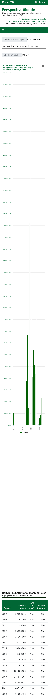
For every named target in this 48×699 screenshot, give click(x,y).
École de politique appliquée (32, 19)
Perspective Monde (18, 9)
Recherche (40, 2)
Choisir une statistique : (14, 39)
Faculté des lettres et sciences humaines (27, 21)
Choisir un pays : (11, 55)
